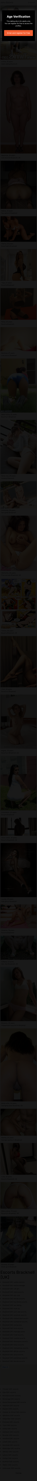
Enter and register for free (18, 33)
